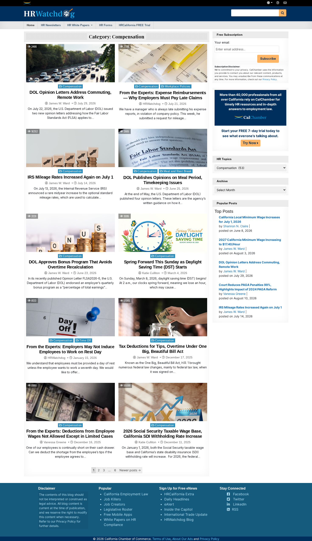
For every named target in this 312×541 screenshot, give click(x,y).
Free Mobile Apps (118, 514)
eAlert (169, 504)
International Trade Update (185, 514)
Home (30, 25)
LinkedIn (239, 504)
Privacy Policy (270, 79)
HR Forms (105, 25)
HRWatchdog (151, 103)
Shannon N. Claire (235, 226)
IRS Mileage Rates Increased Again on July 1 (70, 177)
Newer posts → (130, 470)
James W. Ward (59, 103)
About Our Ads (182, 539)
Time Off (85, 340)
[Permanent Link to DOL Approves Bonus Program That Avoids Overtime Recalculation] (70, 243)
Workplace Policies (177, 86)
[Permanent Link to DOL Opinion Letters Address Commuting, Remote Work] (70, 73)
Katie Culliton (151, 272)
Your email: (222, 42)
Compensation (72, 86)
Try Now (249, 143)
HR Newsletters (51, 25)
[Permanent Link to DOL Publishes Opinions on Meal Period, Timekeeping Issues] (162, 158)
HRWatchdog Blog (179, 519)
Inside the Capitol (178, 509)
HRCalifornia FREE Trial (134, 25)
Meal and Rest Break (178, 171)
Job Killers (112, 499)
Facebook (241, 494)
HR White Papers (78, 25)
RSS (235, 509)
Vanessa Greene (55, 442)
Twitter (238, 499)
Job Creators (114, 504)
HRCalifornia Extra (179, 494)
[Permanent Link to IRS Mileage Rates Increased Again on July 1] (70, 154)
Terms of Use (161, 539)
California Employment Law (126, 494)
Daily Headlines (176, 499)
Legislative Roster (118, 509)
